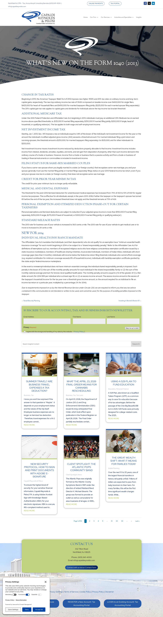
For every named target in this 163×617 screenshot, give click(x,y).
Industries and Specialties (123, 17)
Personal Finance (122, 389)
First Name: (77, 317)
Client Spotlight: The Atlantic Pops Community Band (81, 467)
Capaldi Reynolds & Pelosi (33, 481)
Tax (32, 395)
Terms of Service (71, 592)
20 (117, 521)
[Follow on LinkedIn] (153, 3)
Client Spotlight (71, 475)
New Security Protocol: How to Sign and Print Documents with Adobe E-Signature (39, 470)
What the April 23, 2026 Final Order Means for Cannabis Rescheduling (81, 386)
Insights (138, 17)
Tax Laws (79, 395)
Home (85, 17)
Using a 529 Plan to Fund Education (123, 383)
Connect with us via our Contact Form (81, 567)
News (80, 475)
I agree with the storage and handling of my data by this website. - (55, 332)
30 (122, 521)
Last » (137, 521)
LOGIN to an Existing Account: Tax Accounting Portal (122, 604)
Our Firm (93, 17)
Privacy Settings (56, 592)
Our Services (105, 17)
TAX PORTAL (115, 3)
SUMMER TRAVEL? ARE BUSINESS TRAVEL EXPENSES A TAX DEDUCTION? (39, 386)
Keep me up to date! (132, 328)
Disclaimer (109, 592)
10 (111, 521)
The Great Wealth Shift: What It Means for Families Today (123, 461)
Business (27, 395)
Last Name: (111, 317)
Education (112, 389)
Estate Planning (113, 468)
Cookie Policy (85, 592)
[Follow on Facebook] (145, 3)
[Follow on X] (149, 3)
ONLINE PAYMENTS (96, 3)
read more (29, 425)
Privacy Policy (79, 332)
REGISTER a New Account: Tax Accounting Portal (81, 604)
